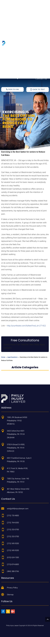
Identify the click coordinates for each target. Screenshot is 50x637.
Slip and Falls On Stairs (35, 16)
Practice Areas (39, 8)
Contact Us (41, 78)
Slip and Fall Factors (37, 68)
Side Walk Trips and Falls (35, 21)
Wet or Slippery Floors (36, 11)
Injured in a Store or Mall (35, 26)
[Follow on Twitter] (8, 611)
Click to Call (13, 89)
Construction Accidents (35, 53)
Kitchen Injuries (39, 58)
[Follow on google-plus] (13, 611)
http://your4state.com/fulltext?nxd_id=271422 (26, 326)
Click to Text (38, 89)
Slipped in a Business (36, 32)
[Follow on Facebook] (3, 611)
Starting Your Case (37, 73)
